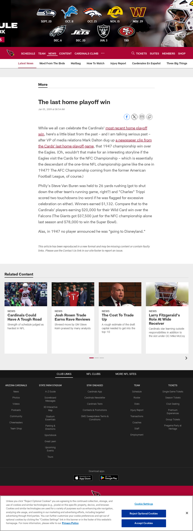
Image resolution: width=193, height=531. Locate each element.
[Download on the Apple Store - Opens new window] (83, 478)
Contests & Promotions (95, 410)
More (42, 84)
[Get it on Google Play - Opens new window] (109, 479)
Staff (136, 428)
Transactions (136, 416)
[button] (91, 358)
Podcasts (16, 410)
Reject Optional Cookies (144, 513)
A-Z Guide (50, 391)
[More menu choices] (102, 53)
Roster (137, 397)
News (16, 391)
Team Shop (16, 428)
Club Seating (172, 403)
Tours (50, 456)
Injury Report (136, 410)
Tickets (172, 385)
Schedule (137, 391)
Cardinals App (95, 391)
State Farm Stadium (50, 385)
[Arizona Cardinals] (96, 495)
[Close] (187, 513)
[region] (96, 513)
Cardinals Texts (95, 403)
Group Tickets (173, 419)
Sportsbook (50, 435)
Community (16, 416)
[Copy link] (149, 117)
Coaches (136, 422)
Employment (136, 434)
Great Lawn (50, 441)
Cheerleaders (16, 422)
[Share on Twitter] (134, 118)
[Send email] (142, 118)
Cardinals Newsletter (94, 397)
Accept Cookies (144, 523)
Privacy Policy (70, 523)
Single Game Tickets (172, 391)
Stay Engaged (95, 385)
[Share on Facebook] (127, 118)
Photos (16, 397)
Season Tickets (173, 397)
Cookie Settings (144, 503)
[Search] (133, 53)
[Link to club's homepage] (10, 53)
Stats (136, 403)
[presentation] (186, 359)
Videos (16, 403)
